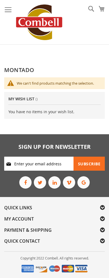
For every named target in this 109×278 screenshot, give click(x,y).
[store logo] (39, 22)
